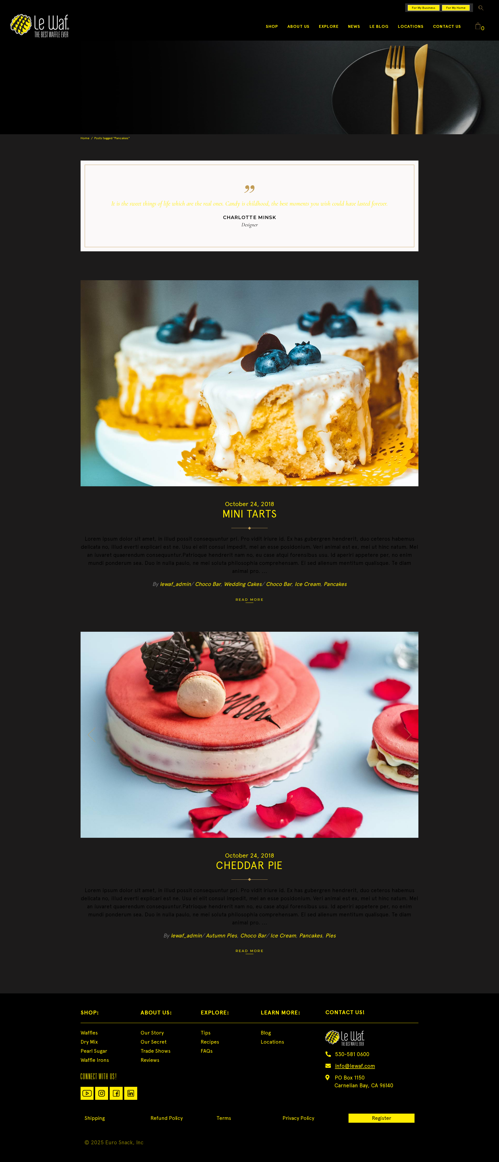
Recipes (210, 1042)
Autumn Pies (221, 935)
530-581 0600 (352, 1054)
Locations (272, 1042)
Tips (206, 1033)
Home (85, 138)
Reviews (150, 1060)
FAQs (207, 1051)
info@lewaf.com (355, 1066)
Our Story (152, 1033)
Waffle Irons (95, 1060)
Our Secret (154, 1042)
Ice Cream (307, 584)
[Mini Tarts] (249, 383)
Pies (330, 935)
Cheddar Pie (249, 865)
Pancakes (335, 584)
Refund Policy (166, 1118)
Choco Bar (207, 584)
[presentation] (91, 735)
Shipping (94, 1118)
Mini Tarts (249, 514)
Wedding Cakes (243, 584)
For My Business (423, 8)
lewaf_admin (175, 584)
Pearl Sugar (94, 1051)
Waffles (89, 1033)
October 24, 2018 (249, 504)
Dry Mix (89, 1042)
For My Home (455, 8)
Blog (266, 1033)
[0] (478, 26)
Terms (223, 1118)
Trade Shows (155, 1051)
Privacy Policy (298, 1118)
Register (381, 1118)
